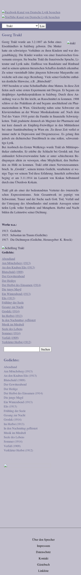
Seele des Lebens (12, 329)
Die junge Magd (11, 289)
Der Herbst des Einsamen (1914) (21, 285)
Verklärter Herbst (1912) (16, 342)
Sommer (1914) (11, 333)
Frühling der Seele (13, 302)
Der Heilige (9, 281)
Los (42, 26)
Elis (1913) (8, 298)
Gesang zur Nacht (12, 307)
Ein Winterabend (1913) (16, 294)
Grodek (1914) (11, 311)
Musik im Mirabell (13, 324)
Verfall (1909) (10, 338)
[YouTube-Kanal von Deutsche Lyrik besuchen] (31, 16)
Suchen (45, 349)
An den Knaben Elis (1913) (18, 267)
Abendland (8, 259)
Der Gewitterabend (13, 276)
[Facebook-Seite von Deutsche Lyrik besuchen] (31, 12)
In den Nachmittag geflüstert (19, 320)
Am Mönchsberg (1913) (16, 263)
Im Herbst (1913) (12, 316)
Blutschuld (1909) (12, 272)
